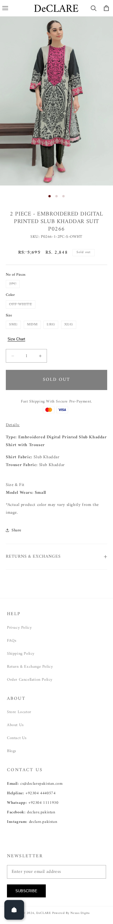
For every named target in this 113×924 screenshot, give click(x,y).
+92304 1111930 (43, 802)
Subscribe (26, 891)
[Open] (14, 910)
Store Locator (19, 712)
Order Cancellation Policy (29, 679)
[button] (93, 8)
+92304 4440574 (40, 793)
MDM (34, 325)
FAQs (11, 640)
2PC (14, 284)
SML (15, 325)
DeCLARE (43, 913)
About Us (15, 725)
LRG (52, 325)
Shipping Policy (20, 653)
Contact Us (17, 738)
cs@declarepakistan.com (41, 783)
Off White (22, 304)
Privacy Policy (19, 627)
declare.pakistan (41, 812)
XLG (70, 325)
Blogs (11, 751)
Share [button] (16, 530)
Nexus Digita (80, 913)
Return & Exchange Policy (30, 666)
